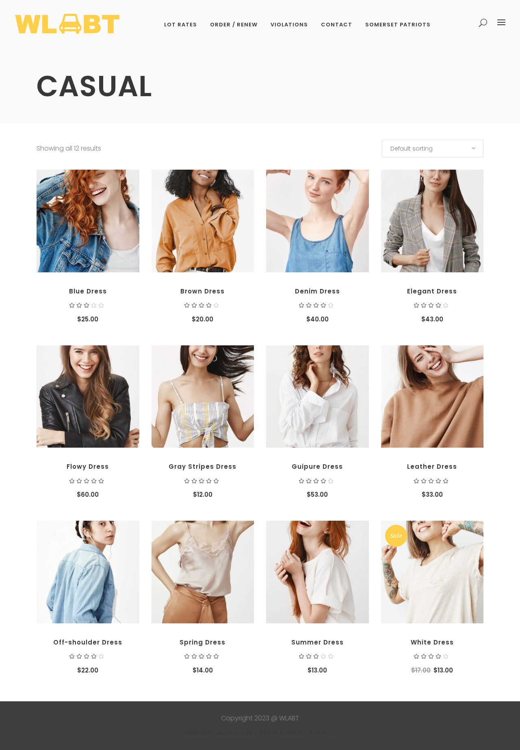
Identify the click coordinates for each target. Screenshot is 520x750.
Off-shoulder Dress (87, 642)
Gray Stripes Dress (202, 466)
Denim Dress (317, 291)
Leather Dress (432, 466)
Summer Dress (317, 642)
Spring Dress (202, 642)
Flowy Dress (88, 466)
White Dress (432, 642)
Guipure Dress (317, 466)
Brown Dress (202, 291)
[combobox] (432, 148)
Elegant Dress (432, 291)
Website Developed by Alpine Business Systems (260, 732)
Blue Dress (88, 291)
